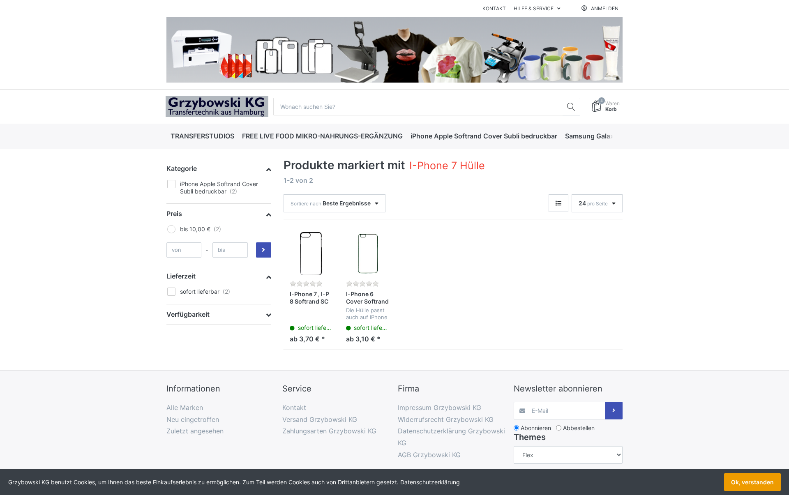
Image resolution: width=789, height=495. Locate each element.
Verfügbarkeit (188, 314)
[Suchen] (571, 106)
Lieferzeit (181, 276)
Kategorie (181, 168)
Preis (174, 214)
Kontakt (494, 8)
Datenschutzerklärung (430, 482)
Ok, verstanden (752, 482)
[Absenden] (614, 410)
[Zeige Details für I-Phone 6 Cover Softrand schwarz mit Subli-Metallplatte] (368, 254)
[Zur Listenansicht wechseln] (558, 203)
